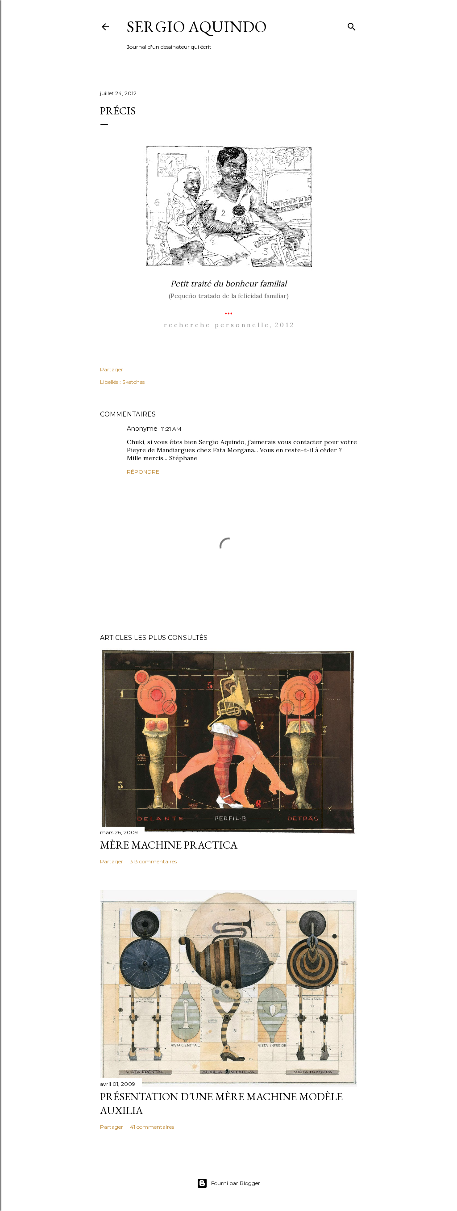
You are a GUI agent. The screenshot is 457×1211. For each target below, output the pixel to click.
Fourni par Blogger (235, 1183)
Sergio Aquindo (197, 26)
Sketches (133, 381)
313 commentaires (153, 861)
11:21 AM (171, 428)
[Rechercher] (351, 25)
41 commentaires (152, 1126)
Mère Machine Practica (168, 845)
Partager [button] (111, 369)
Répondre (143, 471)
